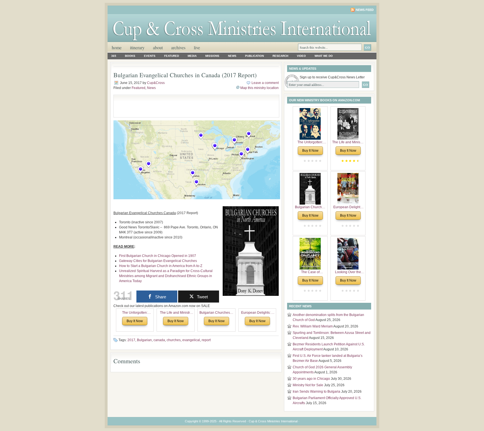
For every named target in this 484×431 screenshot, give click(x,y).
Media (192, 55)
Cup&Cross (156, 83)
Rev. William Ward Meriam (313, 326)
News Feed (365, 9)
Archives (178, 47)
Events (149, 55)
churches (174, 340)
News (232, 55)
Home (117, 47)
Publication (254, 55)
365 (113, 55)
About (158, 47)
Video (301, 55)
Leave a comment (265, 83)
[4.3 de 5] (357, 160)
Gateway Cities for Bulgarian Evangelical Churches (158, 261)
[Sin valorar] (320, 160)
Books (130, 55)
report (206, 340)
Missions (212, 55)
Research (280, 55)
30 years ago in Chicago (311, 379)
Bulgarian (144, 340)
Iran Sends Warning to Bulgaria (316, 391)
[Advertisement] (182, 106)
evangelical (191, 340)
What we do (324, 55)
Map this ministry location (259, 88)
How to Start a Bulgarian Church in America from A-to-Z (160, 266)
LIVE (197, 47)
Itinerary (137, 47)
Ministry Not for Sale (308, 385)
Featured (171, 55)
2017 (131, 340)
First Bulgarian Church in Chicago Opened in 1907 (157, 256)
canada (159, 340)
